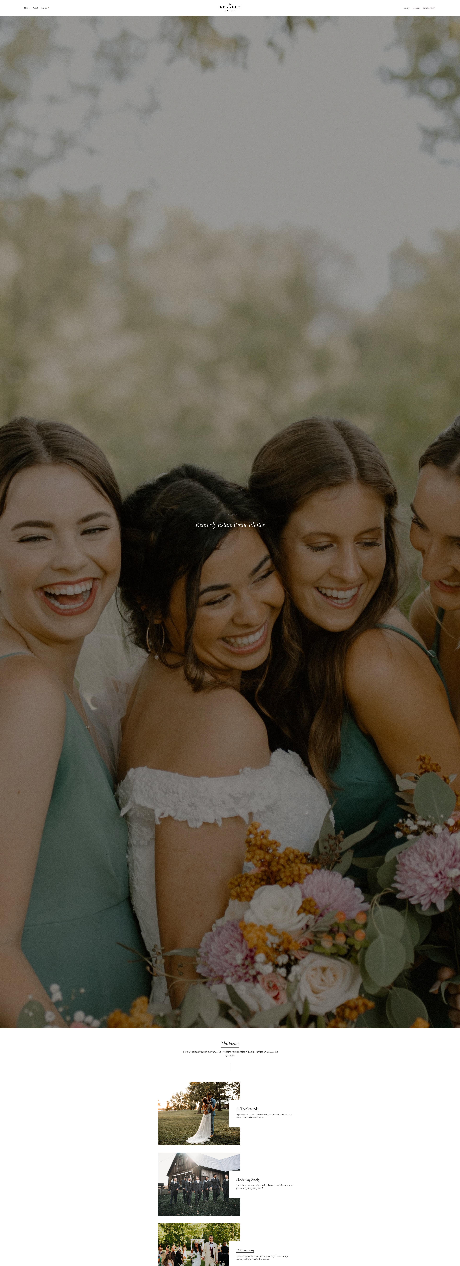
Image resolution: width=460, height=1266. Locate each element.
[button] (46, 8)
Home (26, 7)
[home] (230, 7)
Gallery (406, 7)
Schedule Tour (429, 7)
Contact (416, 7)
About (35, 7)
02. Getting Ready (247, 1179)
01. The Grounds (247, 1108)
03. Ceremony (245, 1250)
